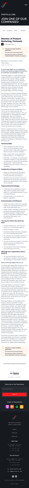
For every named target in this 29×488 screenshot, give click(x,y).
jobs (3, 30)
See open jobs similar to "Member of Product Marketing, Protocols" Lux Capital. (15, 55)
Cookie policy (18, 377)
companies (9, 30)
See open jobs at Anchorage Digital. (14, 52)
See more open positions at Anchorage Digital (14, 363)
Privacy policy (11, 377)
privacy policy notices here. (17, 342)
